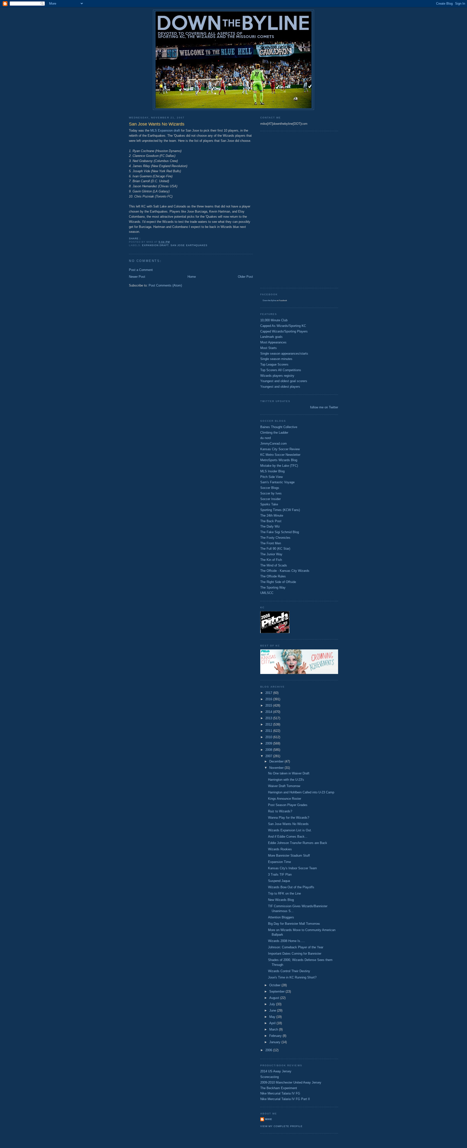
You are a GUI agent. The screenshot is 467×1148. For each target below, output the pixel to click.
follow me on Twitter (324, 407)
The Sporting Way (273, 587)
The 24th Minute (271, 515)
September (277, 991)
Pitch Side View (271, 477)
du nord (265, 438)
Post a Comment (141, 270)
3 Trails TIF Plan (280, 874)
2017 (269, 693)
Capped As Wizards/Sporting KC (283, 326)
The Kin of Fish (271, 560)
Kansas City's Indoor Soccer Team (292, 868)
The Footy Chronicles (275, 537)
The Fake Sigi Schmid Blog (279, 532)
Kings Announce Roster (284, 798)
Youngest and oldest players (280, 386)
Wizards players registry (277, 375)
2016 (269, 699)
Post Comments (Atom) (165, 285)
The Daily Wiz (270, 526)
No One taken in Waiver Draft (288, 773)
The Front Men (270, 543)
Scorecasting (269, 1077)
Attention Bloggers (281, 917)
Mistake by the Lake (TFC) (279, 465)
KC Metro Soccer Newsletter (280, 455)
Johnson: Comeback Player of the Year (295, 947)
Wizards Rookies (280, 849)
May (272, 1017)
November (277, 768)
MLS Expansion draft (165, 130)
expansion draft (155, 245)
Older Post (245, 276)
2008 (269, 750)
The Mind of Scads (273, 565)
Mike (268, 1119)
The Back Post (270, 521)
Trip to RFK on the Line (284, 893)
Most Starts (268, 348)
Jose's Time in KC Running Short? (292, 977)
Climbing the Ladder (274, 432)
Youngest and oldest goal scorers (283, 381)
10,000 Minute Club (273, 320)
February (276, 1036)
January (275, 1042)
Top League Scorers (274, 364)
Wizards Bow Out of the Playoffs (291, 887)
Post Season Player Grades (287, 805)
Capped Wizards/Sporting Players (284, 331)
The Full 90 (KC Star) (275, 548)
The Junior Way (271, 554)
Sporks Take (269, 504)
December (277, 761)
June (273, 1010)
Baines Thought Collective (278, 427)
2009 (269, 743)
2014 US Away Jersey (275, 1071)
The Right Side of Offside (278, 582)
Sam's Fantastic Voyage (277, 482)
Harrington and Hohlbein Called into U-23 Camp (301, 792)
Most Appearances (273, 342)
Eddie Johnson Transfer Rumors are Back (297, 843)
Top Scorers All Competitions (280, 370)
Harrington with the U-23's (286, 779)
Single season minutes (276, 359)
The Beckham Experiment (278, 1088)
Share (134, 238)
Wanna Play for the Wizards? (288, 817)
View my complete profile (281, 1126)
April (273, 1023)
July (272, 1004)
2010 (269, 737)
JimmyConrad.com (273, 443)
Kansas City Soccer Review (280, 449)
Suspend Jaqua (279, 881)
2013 (269, 718)
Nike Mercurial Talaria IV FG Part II (285, 1099)
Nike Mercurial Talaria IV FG (280, 1093)
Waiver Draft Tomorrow (284, 786)
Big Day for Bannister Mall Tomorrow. (294, 923)
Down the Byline (269, 300)
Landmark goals (271, 337)
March (274, 1029)
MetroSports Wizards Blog (278, 460)
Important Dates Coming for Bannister (294, 953)
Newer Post (137, 276)
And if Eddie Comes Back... (287, 836)
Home (192, 276)
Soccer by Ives (271, 493)
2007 (269, 756)
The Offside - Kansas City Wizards (284, 571)
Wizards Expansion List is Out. (290, 830)
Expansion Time (279, 862)
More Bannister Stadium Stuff (289, 855)
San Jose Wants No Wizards (288, 824)
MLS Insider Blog (272, 471)
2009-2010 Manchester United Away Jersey (290, 1082)
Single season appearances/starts (284, 353)
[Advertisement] (279, 209)
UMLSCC (266, 593)
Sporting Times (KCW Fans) (280, 510)
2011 (269, 731)
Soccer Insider (270, 499)
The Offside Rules (273, 576)
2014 (269, 712)
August (274, 998)
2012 (269, 724)
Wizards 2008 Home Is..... (286, 941)
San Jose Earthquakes (189, 245)
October (275, 985)
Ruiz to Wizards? (280, 811)
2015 (269, 705)
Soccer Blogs (269, 488)
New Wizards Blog (281, 900)
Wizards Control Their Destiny (289, 971)
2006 (269, 1050)
